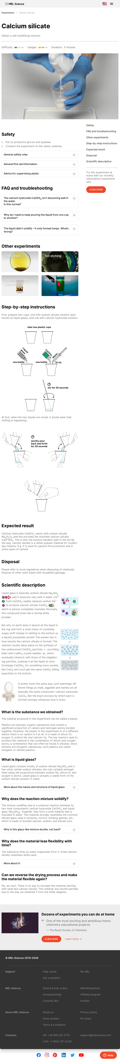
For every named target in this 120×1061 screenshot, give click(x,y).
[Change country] (105, 4)
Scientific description (99, 161)
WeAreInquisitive (90, 988)
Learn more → (73, 938)
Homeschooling (52, 994)
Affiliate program (90, 994)
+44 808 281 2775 (59, 1035)
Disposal (91, 155)
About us (48, 1012)
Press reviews (51, 1018)
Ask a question (51, 977)
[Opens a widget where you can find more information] (108, 1055)
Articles (84, 1000)
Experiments (8, 12)
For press (85, 1018)
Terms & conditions (54, 1024)
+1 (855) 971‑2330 (60, 1041)
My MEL (85, 971)
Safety (90, 125)
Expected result (95, 149)
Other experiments (97, 137)
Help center (50, 971)
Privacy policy (88, 1012)
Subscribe (96, 189)
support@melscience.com (95, 1035)
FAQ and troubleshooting (101, 131)
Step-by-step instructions (101, 143)
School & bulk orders (55, 988)
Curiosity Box (51, 1000)
